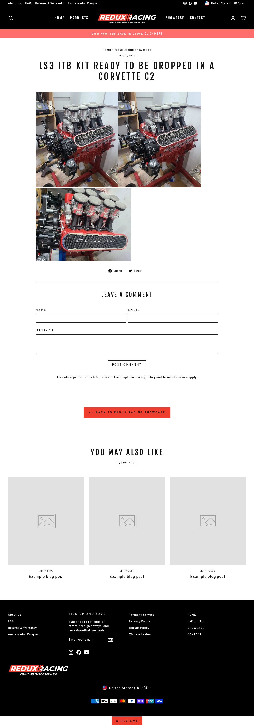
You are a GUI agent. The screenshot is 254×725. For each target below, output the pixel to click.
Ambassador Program (84, 3)
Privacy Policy (145, 377)
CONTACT (197, 18)
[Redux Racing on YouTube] (86, 652)
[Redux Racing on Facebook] (78, 652)
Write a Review (140, 634)
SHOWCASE (175, 18)
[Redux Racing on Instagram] (71, 652)
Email (134, 309)
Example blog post (46, 576)
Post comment (127, 364)
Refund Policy (139, 627)
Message (45, 330)
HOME (59, 18)
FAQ (28, 3)
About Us (14, 3)
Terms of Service (175, 377)
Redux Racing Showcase (131, 49)
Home (106, 49)
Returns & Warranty (49, 3)
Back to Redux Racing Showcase (129, 412)
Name (41, 309)
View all (127, 463)
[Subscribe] (110, 639)
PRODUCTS (79, 18)
